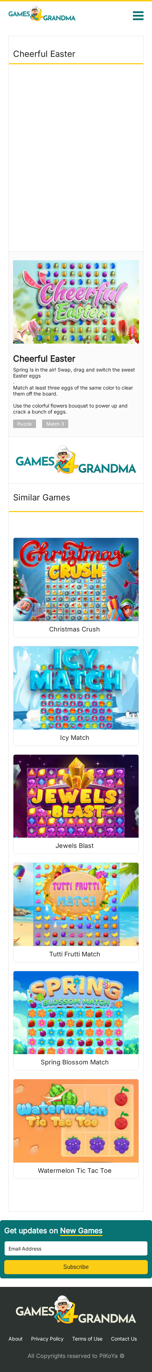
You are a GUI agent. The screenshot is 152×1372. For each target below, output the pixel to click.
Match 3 (55, 424)
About (15, 1339)
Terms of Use (87, 1339)
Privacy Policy (47, 1339)
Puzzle (24, 424)
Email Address (24, 1249)
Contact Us (124, 1339)
